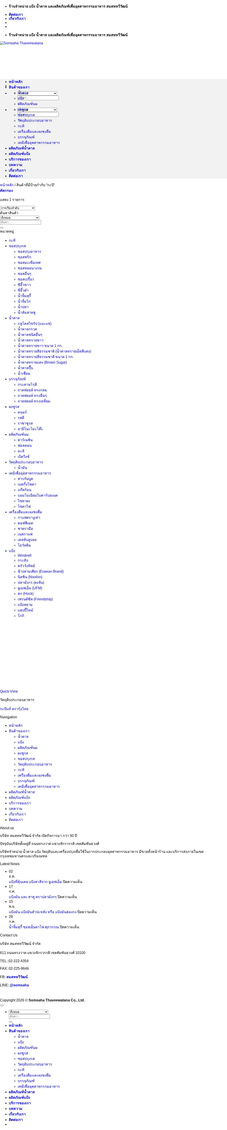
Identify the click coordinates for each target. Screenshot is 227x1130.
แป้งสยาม (25, 605)
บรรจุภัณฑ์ (26, 137)
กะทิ (21, 126)
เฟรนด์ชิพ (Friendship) (35, 599)
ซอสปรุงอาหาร (29, 251)
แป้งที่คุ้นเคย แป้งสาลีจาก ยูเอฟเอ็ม (35, 882)
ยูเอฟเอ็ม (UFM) (30, 588)
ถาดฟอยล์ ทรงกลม (32, 390)
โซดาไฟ (24, 506)
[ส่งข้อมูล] (2, 227)
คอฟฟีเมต (25, 523)
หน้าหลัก (16, 82)
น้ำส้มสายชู (26, 312)
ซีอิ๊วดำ (23, 290)
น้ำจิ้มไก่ (24, 301)
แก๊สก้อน (24, 490)
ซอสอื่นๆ (24, 274)
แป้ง (21, 98)
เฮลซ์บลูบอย (27, 540)
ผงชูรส (23, 109)
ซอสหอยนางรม (30, 268)
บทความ (15, 165)
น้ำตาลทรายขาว (30, 340)
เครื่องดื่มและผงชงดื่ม (34, 131)
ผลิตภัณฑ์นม (28, 104)
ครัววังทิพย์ (26, 566)
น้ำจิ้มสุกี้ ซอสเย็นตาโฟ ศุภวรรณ (34, 927)
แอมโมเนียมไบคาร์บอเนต (38, 495)
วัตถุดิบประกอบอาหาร (35, 120)
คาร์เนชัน (25, 440)
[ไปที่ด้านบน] (2, 1005)
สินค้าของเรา (19, 87)
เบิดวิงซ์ (23, 456)
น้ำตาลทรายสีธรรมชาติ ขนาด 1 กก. (46, 357)
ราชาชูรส (25, 423)
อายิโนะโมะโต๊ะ (30, 429)
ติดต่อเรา (16, 14)
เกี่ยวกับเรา (17, 18)
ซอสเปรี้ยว (26, 279)
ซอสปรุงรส (26, 115)
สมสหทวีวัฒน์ (17, 977)
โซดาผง (24, 501)
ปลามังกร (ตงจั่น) (31, 582)
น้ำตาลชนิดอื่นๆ (30, 335)
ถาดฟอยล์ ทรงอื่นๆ (32, 396)
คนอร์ (22, 412)
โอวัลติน (24, 545)
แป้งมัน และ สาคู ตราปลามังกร (33, 897)
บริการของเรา (20, 159)
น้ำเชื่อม (24, 373)
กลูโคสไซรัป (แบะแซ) (34, 323)
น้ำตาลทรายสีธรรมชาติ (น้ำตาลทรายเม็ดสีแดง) (54, 351)
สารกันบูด (25, 479)
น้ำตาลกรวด (27, 329)
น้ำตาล (23, 93)
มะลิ (21, 451)
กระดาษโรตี (27, 384)
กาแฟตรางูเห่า (29, 517)
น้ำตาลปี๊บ (25, 368)
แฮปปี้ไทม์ (25, 610)
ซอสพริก (24, 257)
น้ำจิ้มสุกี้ (24, 296)
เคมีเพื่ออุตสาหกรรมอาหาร (39, 143)
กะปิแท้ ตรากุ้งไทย (14, 709)
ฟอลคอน (25, 445)
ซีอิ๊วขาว (24, 285)
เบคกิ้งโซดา (27, 484)
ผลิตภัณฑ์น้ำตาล (22, 148)
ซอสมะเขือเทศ (29, 262)
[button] (6, 190)
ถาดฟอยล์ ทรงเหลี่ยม (34, 401)
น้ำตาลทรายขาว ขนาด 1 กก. (40, 346)
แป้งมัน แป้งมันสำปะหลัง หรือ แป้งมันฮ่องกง (42, 912)
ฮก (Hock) (25, 593)
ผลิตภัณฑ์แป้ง (19, 154)
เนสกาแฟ (25, 534)
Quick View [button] (9, 691)
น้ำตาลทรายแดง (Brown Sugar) (42, 362)
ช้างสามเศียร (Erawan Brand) (41, 571)
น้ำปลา (23, 307)
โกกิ (21, 616)
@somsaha (19, 985)
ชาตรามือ (25, 529)
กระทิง (23, 560)
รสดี (21, 418)
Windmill (24, 555)
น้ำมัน (22, 468)
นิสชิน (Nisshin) (30, 577)
